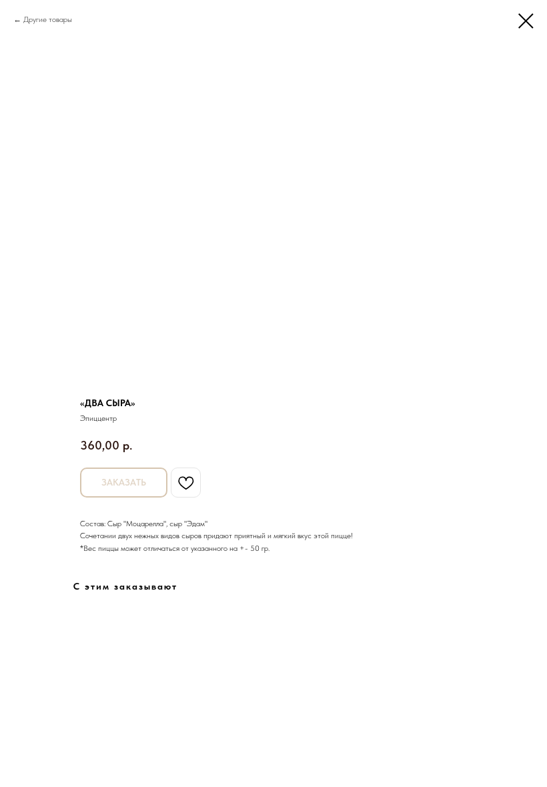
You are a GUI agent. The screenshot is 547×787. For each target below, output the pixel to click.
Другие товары (47, 19)
